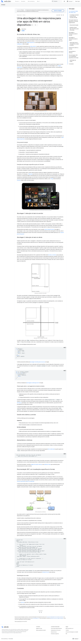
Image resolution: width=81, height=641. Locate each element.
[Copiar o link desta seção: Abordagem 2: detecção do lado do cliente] (43, 237)
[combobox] (56, 1)
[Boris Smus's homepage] (23, 31)
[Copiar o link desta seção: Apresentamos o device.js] (33, 440)
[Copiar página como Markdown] (35, 25)
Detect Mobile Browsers (49, 229)
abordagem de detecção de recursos (37, 361)
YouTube (67, 630)
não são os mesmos (52, 254)
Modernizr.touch (45, 572)
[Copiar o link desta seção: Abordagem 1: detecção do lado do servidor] (44, 213)
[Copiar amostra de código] (65, 347)
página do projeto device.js (36, 464)
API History (19, 402)
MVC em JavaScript (30, 481)
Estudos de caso (54, 631)
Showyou (19, 180)
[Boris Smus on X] (22, 31)
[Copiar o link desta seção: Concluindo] (25, 588)
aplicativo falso (47, 464)
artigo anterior (33, 46)
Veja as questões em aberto (41, 630)
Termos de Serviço (4, 638)
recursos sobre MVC (21, 481)
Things (52, 178)
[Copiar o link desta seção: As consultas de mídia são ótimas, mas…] (42, 34)
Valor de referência (31, 1)
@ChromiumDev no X (69, 628)
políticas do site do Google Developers (56, 618)
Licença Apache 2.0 (36, 618)
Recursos (16, 1)
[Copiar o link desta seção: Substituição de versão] (30, 575)
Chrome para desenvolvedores (56, 628)
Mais (38, 1)
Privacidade (11, 638)
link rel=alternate (51, 449)
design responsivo (30, 42)
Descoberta (23, 1)
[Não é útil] (63, 15)
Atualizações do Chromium (56, 630)
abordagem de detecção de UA (33, 382)
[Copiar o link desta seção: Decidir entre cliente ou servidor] (37, 414)
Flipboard (30, 174)
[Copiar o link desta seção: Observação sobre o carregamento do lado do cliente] (45, 386)
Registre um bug (39, 628)
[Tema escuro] (64, 347)
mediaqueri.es (20, 44)
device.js (22, 602)
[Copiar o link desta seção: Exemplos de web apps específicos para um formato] (45, 164)
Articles (3, 4)
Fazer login (77, 1)
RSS (66, 633)
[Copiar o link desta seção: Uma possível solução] (29, 142)
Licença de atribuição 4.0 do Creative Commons (55, 616)
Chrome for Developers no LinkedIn (72, 631)
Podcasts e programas (55, 633)
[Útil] (61, 15)
